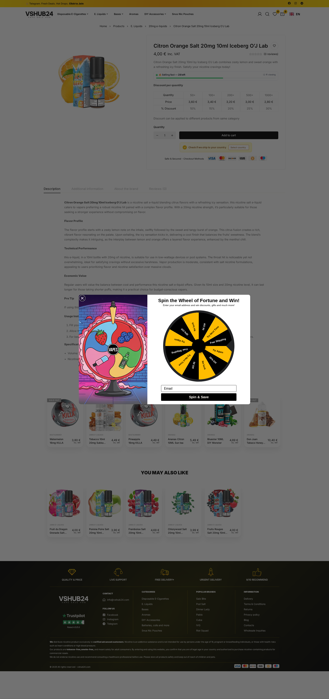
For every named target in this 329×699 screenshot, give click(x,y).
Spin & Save (199, 397)
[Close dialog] (82, 298)
